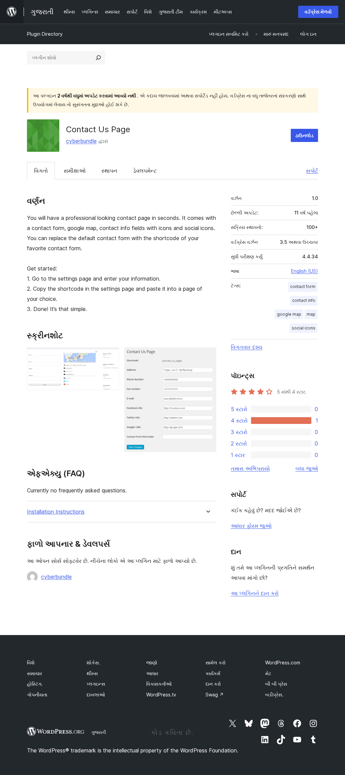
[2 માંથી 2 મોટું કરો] (207, 356)
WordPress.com (282, 662)
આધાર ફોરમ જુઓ (251, 525)
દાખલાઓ (96, 694)
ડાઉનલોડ (304, 135)
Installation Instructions (56, 512)
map (311, 314)
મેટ (268, 673)
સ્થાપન (109, 170)
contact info (303, 300)
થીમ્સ (92, 673)
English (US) (304, 271)
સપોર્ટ (312, 170)
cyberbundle (81, 141)
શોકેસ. (93, 662)
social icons (303, 328)
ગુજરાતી (98, 732)
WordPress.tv (161, 694)
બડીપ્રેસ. (274, 694)
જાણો (151, 662)
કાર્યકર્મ (213, 673)
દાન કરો (213, 684)
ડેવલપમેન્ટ (145, 170)
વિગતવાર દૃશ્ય (246, 347)
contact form (302, 286)
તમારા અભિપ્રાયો (250, 468)
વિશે (31, 662)
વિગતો (41, 170)
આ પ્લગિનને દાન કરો (255, 593)
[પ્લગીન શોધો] (98, 57)
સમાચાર (34, 673)
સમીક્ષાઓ (75, 170)
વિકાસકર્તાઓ (159, 684)
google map (289, 314)
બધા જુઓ (306, 468)
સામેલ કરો (216, 662)
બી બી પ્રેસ (276, 684)
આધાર (152, 673)
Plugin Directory (45, 34)
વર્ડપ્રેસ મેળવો (318, 12)
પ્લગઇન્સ (96, 684)
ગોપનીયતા (37, 694)
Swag (215, 694)
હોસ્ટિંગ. (35, 684)
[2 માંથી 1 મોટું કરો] (109, 356)
